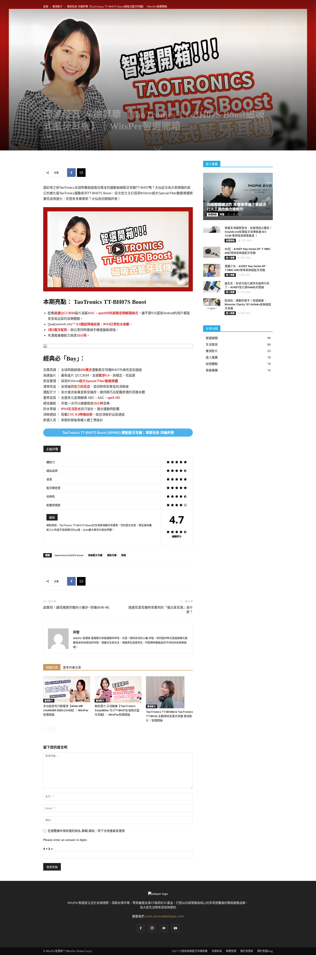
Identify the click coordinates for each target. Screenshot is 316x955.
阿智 (49, 136)
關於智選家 (246, 951)
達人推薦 (230, 257)
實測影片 (57, 6)
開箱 (123, 555)
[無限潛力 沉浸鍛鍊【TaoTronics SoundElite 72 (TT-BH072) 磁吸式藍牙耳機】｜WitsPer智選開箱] (118, 689)
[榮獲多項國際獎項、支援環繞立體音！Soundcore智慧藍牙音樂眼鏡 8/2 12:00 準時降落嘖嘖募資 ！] (211, 229)
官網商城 (217, 951)
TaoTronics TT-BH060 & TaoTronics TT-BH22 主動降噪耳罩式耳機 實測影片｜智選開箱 (169, 716)
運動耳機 (112, 555)
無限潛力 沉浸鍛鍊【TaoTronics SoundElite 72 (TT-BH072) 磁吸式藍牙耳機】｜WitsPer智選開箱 (117, 710)
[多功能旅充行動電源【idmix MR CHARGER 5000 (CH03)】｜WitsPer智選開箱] (66, 689)
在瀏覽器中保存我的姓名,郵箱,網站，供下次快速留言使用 (86, 831)
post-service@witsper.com (165, 916)
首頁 (45, 6)
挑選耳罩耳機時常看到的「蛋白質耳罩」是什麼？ (160, 610)
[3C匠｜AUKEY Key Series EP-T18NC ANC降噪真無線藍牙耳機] (211, 252)
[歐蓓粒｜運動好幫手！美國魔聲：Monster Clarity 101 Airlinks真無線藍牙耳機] (211, 305)
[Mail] (164, 928)
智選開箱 (212, 214)
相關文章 (52, 667)
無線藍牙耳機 (95, 555)
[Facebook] (140, 928)
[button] (118, 249)
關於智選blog (265, 951)
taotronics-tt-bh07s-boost (69, 555)
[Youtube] (175, 928)
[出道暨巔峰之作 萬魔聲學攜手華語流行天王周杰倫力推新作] (238, 194)
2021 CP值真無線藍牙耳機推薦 (189, 951)
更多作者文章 (72, 667)
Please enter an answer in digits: (65, 840)
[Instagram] (152, 928)
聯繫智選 (231, 951)
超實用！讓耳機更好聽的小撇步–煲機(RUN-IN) (76, 607)
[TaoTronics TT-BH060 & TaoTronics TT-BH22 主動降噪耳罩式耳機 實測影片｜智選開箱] (169, 692)
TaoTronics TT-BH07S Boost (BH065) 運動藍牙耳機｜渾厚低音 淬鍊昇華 (118, 432)
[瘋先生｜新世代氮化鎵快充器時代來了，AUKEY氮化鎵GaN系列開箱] (211, 286)
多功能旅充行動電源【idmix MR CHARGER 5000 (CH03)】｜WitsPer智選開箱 (65, 710)
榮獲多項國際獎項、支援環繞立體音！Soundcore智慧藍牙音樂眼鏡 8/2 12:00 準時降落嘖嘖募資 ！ (248, 231)
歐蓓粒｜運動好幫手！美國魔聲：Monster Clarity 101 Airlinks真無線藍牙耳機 (248, 304)
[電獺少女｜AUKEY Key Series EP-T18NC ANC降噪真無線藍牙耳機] (211, 270)
